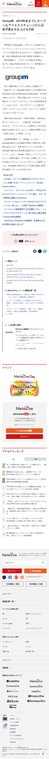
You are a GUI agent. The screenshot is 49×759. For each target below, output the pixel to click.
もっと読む (9, 314)
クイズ (28, 646)
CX (27, 618)
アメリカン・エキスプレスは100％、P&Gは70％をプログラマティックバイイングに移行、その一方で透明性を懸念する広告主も (24, 194)
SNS (27, 623)
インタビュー (7, 641)
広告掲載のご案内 (13, 584)
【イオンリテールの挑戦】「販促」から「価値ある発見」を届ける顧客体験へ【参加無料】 (25, 310)
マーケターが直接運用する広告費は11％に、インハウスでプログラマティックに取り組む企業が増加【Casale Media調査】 (24, 213)
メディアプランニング (34, 628)
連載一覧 (5, 651)
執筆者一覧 (30, 651)
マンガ (4, 646)
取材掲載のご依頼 (36, 584)
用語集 (5, 667)
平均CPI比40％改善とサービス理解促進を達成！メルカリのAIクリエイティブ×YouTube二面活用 (26, 487)
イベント (6, 660)
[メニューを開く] (3, 3)
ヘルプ (12, 715)
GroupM (10, 265)
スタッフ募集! (14, 722)
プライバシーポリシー (17, 739)
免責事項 (13, 729)
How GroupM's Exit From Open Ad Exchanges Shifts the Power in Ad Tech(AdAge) (24, 275)
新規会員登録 (25, 431)
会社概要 (13, 732)
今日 (13, 459)
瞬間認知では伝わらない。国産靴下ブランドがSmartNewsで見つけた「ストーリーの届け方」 (24, 473)
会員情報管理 (14, 725)
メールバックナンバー (26, 424)
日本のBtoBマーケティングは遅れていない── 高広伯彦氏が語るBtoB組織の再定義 (26, 480)
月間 (35, 459)
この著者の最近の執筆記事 (25, 348)
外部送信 (13, 742)
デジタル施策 (7, 623)
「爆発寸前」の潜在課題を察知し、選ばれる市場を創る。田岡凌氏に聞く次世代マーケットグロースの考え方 (26, 511)
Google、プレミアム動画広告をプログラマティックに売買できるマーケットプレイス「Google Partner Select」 (23, 182)
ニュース (6, 593)
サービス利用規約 (15, 735)
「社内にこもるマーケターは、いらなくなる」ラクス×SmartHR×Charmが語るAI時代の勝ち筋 (26, 502)
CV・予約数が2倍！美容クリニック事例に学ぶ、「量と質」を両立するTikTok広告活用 (26, 465)
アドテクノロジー (21, 38)
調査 (27, 641)
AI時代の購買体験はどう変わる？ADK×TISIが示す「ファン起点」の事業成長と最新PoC (25, 295)
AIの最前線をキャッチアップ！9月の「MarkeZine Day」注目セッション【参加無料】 (24, 534)
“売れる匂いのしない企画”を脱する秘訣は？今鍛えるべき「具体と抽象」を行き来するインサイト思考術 (26, 495)
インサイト (6, 628)
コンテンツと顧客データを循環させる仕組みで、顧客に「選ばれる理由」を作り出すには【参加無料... (25, 302)
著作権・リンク (15, 719)
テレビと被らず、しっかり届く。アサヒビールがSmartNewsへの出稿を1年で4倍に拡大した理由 (24, 519)
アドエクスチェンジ (8, 38)
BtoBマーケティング (33, 613)
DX (3, 613)
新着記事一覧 (8, 601)
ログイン (26, 436)
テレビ (4, 618)
